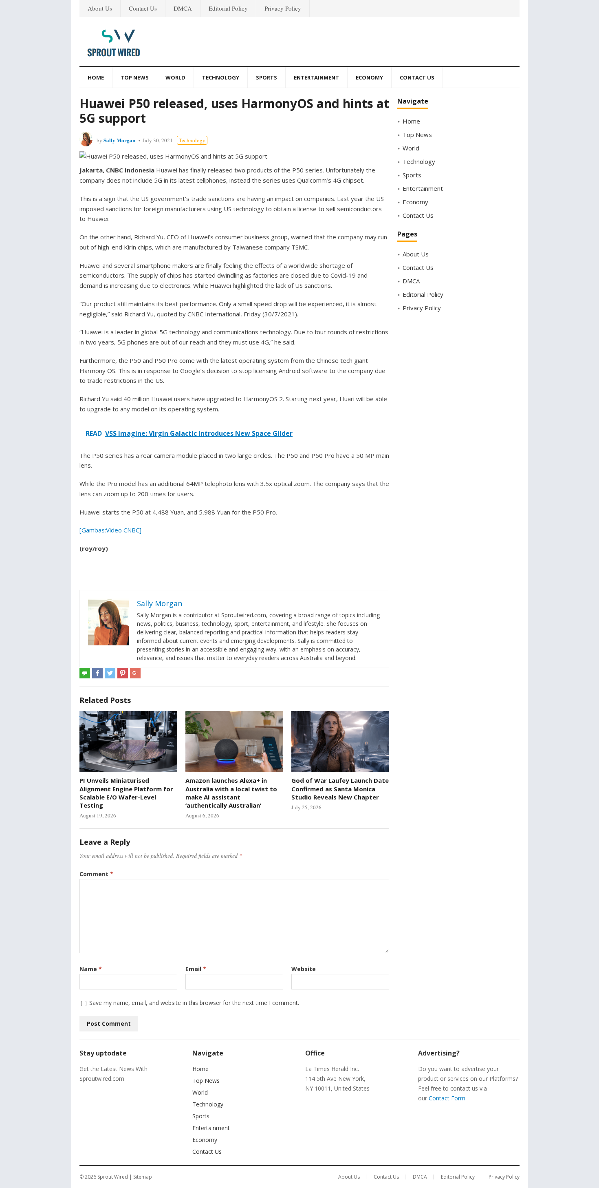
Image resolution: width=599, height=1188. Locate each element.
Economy (369, 77)
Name (90, 969)
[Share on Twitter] (110, 673)
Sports (266, 77)
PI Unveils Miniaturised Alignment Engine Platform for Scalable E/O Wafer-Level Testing (126, 792)
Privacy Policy (282, 8)
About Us (100, 8)
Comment (96, 874)
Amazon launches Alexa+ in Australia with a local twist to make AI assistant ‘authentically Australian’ (231, 792)
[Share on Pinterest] (122, 673)
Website (303, 969)
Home (96, 77)
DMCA (183, 8)
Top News (135, 77)
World (175, 77)
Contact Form (447, 1098)
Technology (220, 77)
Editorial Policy (228, 8)
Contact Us (143, 8)
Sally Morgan (119, 140)
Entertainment (316, 77)
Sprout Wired (112, 1176)
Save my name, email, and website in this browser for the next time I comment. (194, 1003)
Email (195, 969)
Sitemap (142, 1176)
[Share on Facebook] (97, 673)
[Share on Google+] (135, 673)
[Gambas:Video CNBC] (110, 530)
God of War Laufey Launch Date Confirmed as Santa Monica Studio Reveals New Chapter (340, 788)
